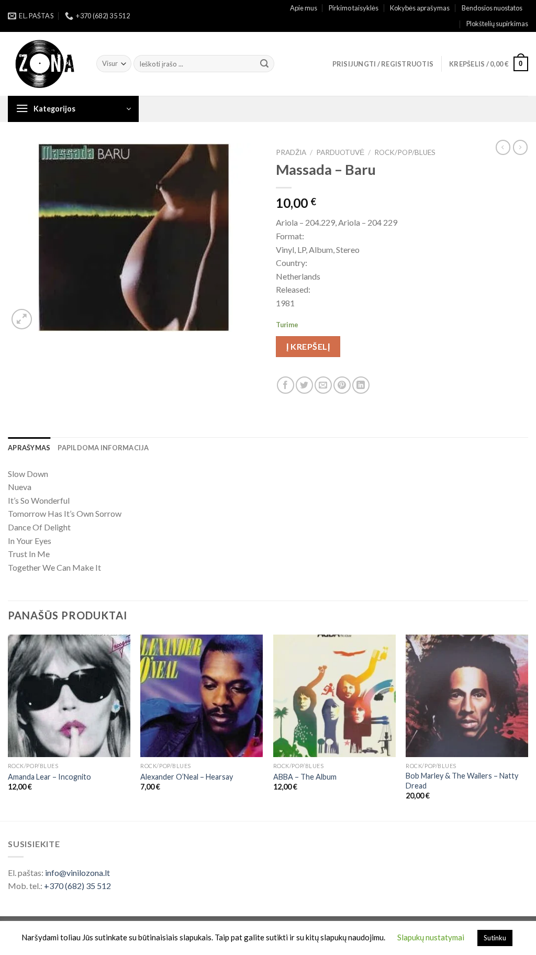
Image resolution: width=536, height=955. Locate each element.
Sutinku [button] (495, 938)
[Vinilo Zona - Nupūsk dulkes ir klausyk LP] (44, 64)
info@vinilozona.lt (77, 873)
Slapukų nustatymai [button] (430, 937)
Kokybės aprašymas (420, 8)
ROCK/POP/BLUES (405, 152)
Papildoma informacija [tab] (103, 447)
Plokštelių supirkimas (497, 23)
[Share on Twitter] (304, 385)
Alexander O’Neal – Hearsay (186, 776)
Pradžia (291, 152)
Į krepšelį (308, 346)
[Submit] (264, 64)
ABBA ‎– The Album (305, 776)
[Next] (527, 726)
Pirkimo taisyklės (353, 8)
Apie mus (303, 8)
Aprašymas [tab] (29, 447)
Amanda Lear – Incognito (49, 776)
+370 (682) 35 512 (77, 886)
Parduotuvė (340, 152)
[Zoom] (22, 319)
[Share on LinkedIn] (361, 385)
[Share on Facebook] (285, 385)
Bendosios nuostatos (492, 8)
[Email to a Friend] (323, 385)
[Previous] (8, 726)
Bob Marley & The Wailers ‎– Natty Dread (462, 780)
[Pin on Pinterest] (342, 385)
